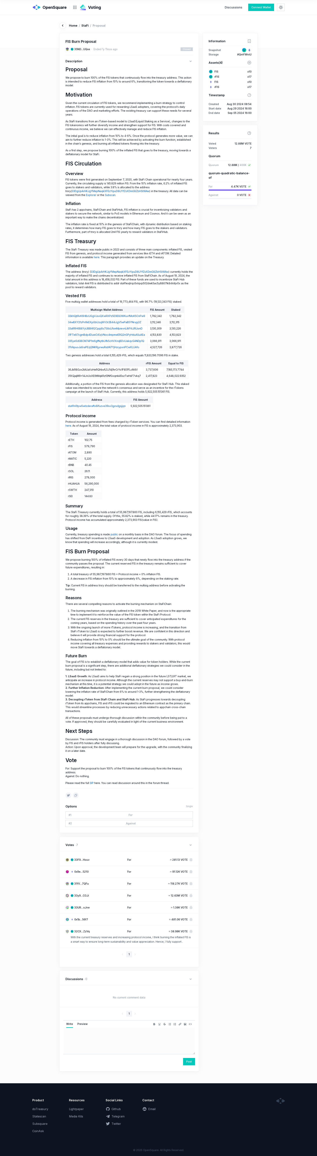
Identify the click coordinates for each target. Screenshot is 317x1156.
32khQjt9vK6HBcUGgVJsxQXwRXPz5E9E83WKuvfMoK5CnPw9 (106, 316)
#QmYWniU (244, 54)
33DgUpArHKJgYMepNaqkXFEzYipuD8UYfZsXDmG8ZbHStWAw (110, 191)
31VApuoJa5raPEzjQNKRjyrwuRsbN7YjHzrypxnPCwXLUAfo (103, 347)
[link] (233, 7)
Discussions (233, 7)
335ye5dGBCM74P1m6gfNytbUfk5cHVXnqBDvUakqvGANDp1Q (106, 340)
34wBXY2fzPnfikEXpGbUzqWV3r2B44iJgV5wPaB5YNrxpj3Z (104, 322)
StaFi (85, 25)
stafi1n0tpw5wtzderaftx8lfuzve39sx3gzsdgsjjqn (97, 405)
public (114, 534)
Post (189, 1061)
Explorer (91, 194)
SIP (92, 783)
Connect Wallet (261, 7)
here (96, 257)
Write (69, 1023)
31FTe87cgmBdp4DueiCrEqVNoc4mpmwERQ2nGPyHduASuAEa (106, 334)
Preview (82, 1023)
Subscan (110, 194)
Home (73, 25)
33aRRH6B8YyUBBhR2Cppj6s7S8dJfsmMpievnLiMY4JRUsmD (105, 328)
